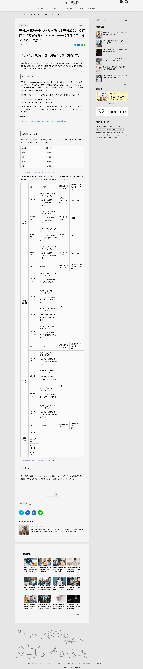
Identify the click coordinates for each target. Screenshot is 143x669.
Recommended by (72, 614)
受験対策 (121, 129)
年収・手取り (107, 137)
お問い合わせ (71, 663)
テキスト (121, 137)
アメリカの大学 (115, 135)
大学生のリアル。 (101, 129)
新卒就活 (115, 129)
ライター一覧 (50, 663)
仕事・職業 (69, 9)
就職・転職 (91, 9)
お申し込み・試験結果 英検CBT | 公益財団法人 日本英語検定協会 (43, 121)
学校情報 (80, 9)
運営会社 (60, 663)
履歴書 (109, 129)
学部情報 (98, 132)
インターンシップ (100, 135)
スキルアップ (42, 9)
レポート (123, 135)
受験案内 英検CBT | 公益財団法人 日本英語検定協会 (33, 172)
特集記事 (118, 127)
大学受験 (98, 127)
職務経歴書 (99, 137)
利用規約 (98, 663)
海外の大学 (120, 132)
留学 (104, 132)
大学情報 (111, 127)
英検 (21, 44)
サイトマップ (108, 663)
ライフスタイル (55, 9)
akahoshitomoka (37, 527)
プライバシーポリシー (85, 663)
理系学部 (115, 137)
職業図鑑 (105, 127)
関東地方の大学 (111, 132)
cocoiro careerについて (35, 663)
